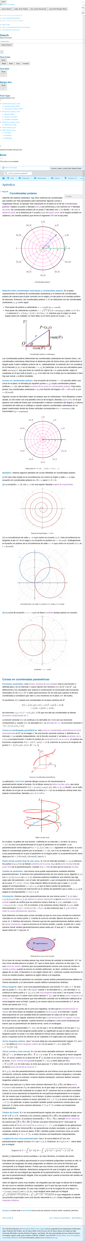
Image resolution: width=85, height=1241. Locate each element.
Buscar (6, 173)
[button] (7, 135)
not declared (27, 1210)
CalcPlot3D (19, 781)
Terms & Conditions (73, 1235)
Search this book (6, 38)
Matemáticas (42, 178)
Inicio (12, 178)
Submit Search (6, 45)
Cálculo (57, 178)
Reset (3, 60)
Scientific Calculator (11, 119)
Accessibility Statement (10, 1238)
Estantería (26, 178)
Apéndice (5, 1210)
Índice (70, 196)
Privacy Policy (61, 1235)
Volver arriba (6, 1218)
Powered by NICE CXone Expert (33, 1229)
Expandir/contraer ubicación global (81, 177)
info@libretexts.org (50, 1238)
